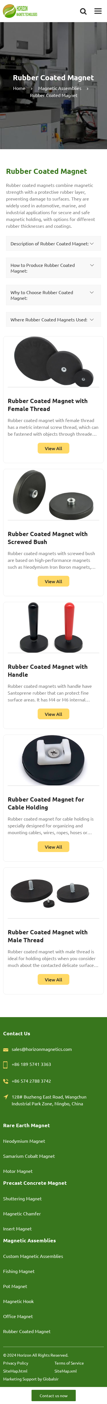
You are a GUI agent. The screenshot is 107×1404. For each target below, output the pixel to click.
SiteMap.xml (65, 1370)
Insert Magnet (17, 1228)
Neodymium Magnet (24, 1141)
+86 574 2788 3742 (31, 1080)
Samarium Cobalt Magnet (29, 1156)
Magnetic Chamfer (22, 1213)
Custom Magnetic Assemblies (33, 1256)
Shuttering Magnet (22, 1198)
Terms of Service (69, 1362)
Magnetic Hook (18, 1301)
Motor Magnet (18, 1171)
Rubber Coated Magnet (27, 1331)
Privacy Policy (15, 1362)
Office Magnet (18, 1316)
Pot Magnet (15, 1286)
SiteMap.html (15, 1370)
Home (19, 88)
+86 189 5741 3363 (31, 1064)
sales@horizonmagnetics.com (42, 1049)
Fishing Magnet (19, 1271)
